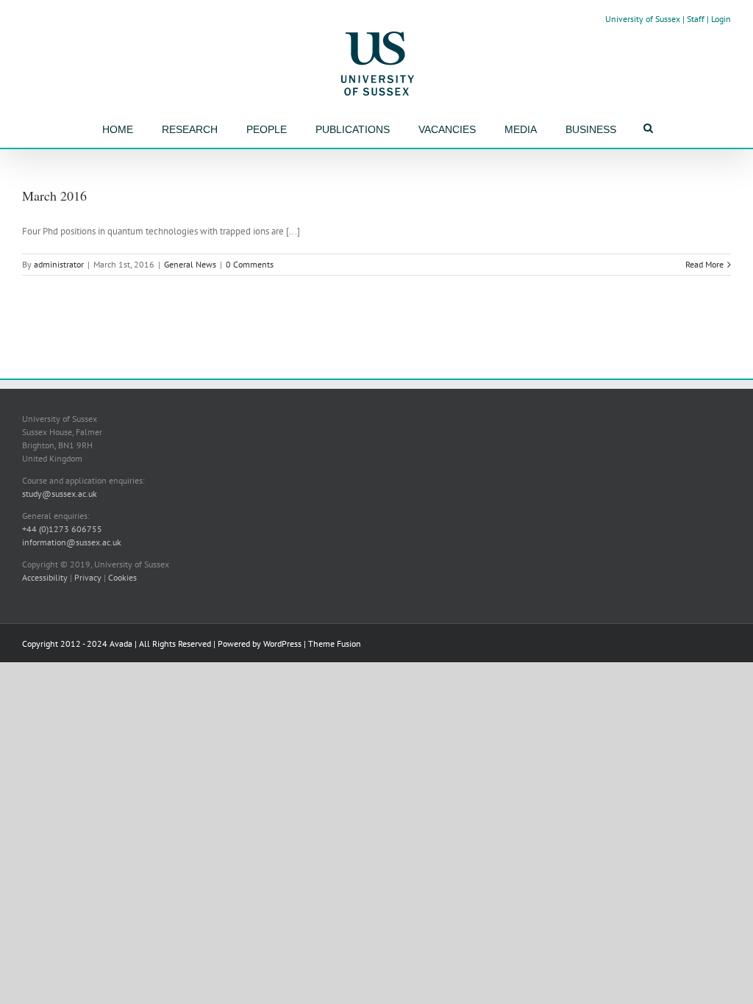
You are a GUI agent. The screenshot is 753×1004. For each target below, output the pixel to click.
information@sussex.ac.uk (71, 542)
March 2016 (54, 195)
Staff (695, 18)
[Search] (647, 128)
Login (721, 18)
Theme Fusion (334, 643)
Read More (704, 264)
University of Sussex (642, 18)
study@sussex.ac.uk (59, 493)
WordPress (282, 643)
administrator (59, 264)
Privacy (87, 577)
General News (190, 264)
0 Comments (250, 264)
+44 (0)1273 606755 (62, 528)
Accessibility (45, 577)
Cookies (122, 577)
